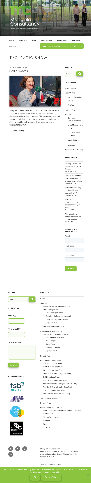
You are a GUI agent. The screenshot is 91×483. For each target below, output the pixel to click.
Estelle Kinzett (51, 351)
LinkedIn (46, 420)
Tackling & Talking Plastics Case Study (57, 387)
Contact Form (48, 414)
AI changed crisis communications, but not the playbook (73, 216)
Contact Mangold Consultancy (51, 407)
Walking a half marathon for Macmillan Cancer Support (74, 166)
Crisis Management (75, 125)
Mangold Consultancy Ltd (50, 449)
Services (21, 40)
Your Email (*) (14, 329)
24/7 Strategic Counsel (54, 313)
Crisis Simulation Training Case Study (57, 373)
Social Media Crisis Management (58, 316)
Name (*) (12, 315)
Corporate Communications (53, 326)
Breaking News (71, 88)
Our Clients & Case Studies (50, 360)
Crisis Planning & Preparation (57, 319)
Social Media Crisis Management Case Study (60, 384)
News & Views (46, 40)
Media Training (73, 140)
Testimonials (61, 40)
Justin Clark (50, 344)
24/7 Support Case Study (52, 363)
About (34, 40)
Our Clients (75, 40)
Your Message (14, 342)
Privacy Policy (45, 403)
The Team (71, 105)
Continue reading (17, 130)
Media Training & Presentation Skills (56, 306)
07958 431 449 (49, 465)
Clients (70, 101)
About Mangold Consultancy (51, 331)
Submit (13, 365)
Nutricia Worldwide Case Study (55, 380)
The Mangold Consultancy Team (55, 334)
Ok (35, 477)
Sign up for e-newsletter (52, 417)
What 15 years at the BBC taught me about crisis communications (73, 178)
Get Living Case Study (51, 377)
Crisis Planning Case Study (53, 370)
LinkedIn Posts (70, 110)
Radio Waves (18, 71)
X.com (45, 424)
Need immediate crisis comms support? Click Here (62, 46)
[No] (88, 475)
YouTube (46, 427)
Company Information (73, 97)
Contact (12, 46)
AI (71, 128)
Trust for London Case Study (54, 390)
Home (11, 40)
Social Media (70, 145)
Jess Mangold (51, 341)
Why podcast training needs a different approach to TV (73, 190)
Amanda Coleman (53, 347)
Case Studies (70, 93)
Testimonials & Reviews (74, 150)
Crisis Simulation (52, 323)
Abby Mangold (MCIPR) (55, 337)
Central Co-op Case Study (53, 367)
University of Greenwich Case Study (56, 394)
